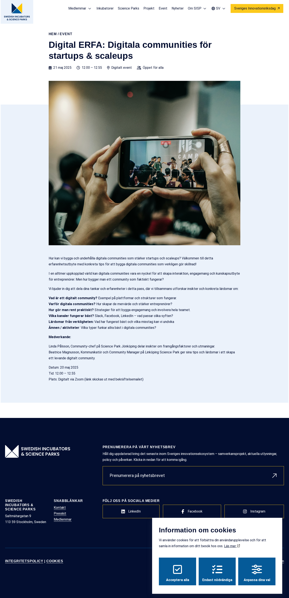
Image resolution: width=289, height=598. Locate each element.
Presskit (60, 513)
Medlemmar (63, 519)
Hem (53, 34)
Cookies (54, 561)
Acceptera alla (177, 580)
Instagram (257, 511)
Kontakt (60, 508)
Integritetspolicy (24, 561)
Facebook (195, 511)
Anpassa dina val (257, 580)
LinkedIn (134, 511)
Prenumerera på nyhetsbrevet (137, 475)
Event (66, 34)
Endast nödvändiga (217, 580)
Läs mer (230, 546)
